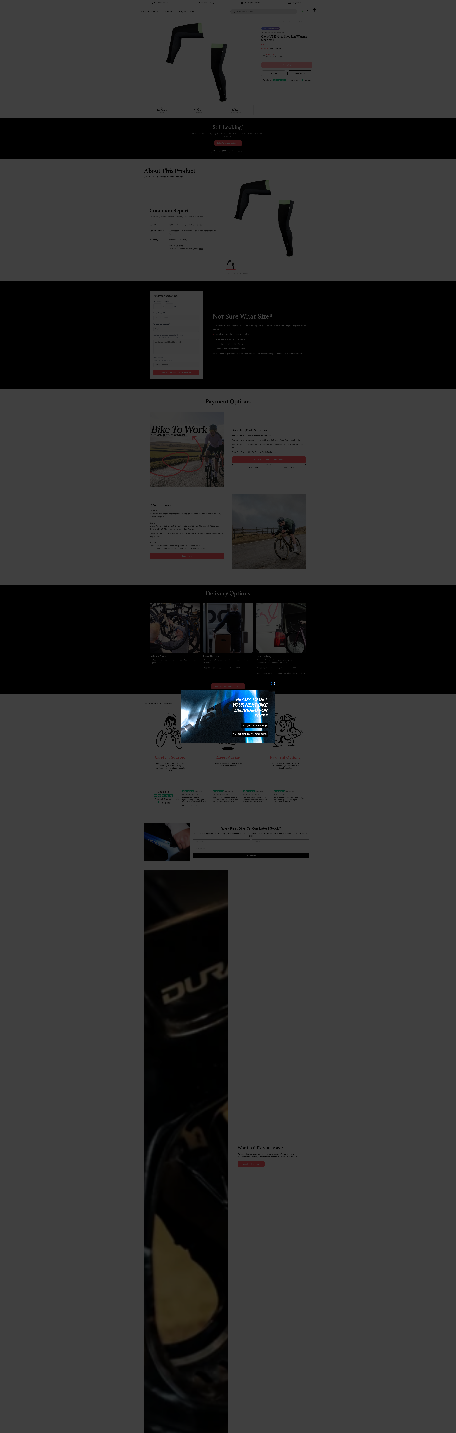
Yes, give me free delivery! (254, 725)
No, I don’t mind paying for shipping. (250, 734)
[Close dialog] (273, 683)
